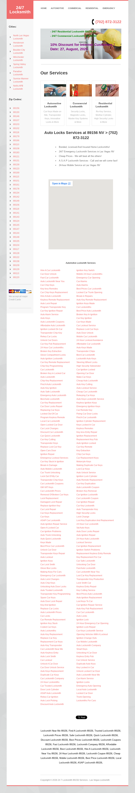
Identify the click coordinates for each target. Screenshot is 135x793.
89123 (16, 168)
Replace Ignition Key (50, 505)
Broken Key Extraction (51, 351)
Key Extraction (83, 450)
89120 (16, 277)
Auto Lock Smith (48, 656)
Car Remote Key (84, 410)
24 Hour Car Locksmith (87, 524)
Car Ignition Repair (85, 502)
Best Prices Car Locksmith (88, 289)
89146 (16, 116)
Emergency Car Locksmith (53, 575)
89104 (16, 245)
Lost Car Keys (83, 469)
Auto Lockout (46, 557)
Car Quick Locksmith (50, 436)
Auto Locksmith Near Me (88, 675)
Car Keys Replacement (51, 513)
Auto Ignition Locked (86, 443)
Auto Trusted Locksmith (51, 590)
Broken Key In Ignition (86, 314)
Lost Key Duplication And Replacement (95, 520)
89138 (16, 261)
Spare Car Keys (48, 597)
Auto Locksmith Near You (52, 281)
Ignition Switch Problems (88, 550)
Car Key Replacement (51, 402)
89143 (16, 217)
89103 (16, 124)
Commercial (74, 8)
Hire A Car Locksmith (50, 270)
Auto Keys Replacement (51, 671)
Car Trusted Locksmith (51, 686)
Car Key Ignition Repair (51, 311)
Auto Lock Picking (48, 700)
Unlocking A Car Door (86, 653)
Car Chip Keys (47, 285)
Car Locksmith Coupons (51, 483)
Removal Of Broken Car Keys (54, 494)
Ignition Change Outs (86, 638)
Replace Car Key (48, 638)
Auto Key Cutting (84, 384)
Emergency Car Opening (88, 277)
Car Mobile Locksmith (86, 641)
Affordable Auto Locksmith (52, 325)
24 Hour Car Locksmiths (51, 347)
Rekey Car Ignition (49, 697)
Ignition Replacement (86, 436)
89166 (16, 140)
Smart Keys (81, 649)
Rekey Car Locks (48, 336)
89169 (16, 172)
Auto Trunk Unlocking (50, 535)
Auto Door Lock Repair (51, 601)
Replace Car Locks (49, 608)
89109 (16, 265)
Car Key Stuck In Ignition (52, 461)
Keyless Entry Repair (86, 586)
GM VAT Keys (46, 487)
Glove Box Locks (48, 568)
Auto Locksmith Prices (51, 612)
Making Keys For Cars (51, 572)
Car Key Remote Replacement (55, 362)
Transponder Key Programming (55, 594)
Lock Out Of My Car (49, 476)
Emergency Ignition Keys (88, 406)
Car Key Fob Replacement (53, 344)
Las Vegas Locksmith (99, 780)
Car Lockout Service (86, 325)
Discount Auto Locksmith (52, 704)
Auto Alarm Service (49, 314)
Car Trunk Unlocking (50, 472)
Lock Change (82, 516)
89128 (16, 253)
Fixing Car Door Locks (87, 414)
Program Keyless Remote (52, 417)
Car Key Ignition (84, 318)
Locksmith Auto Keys (86, 358)
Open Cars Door (48, 450)
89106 (16, 205)
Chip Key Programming (51, 366)
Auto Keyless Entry (49, 653)
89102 (16, 128)
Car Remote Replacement (52, 619)
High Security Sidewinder (88, 366)
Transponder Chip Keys (51, 480)
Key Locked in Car (85, 667)
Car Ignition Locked (85, 369)
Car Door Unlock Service (52, 667)
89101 (16, 180)
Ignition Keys (46, 561)
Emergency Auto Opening (88, 686)
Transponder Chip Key (51, 333)
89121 (16, 156)
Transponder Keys (49, 443)
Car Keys (44, 516)
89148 (16, 237)
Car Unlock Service (85, 660)
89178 (16, 189)
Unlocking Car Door (85, 564)
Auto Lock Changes (49, 579)
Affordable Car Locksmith (88, 344)
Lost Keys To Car (84, 601)
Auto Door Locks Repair (87, 531)
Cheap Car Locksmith (86, 391)
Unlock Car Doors (48, 340)
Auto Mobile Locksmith (51, 469)
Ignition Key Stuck (48, 623)
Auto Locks (81, 616)
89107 (16, 120)
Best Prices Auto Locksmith (89, 594)
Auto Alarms (82, 285)
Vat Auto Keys (82, 528)
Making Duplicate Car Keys (89, 465)
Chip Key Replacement (51, 380)
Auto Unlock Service (86, 472)
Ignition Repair (47, 454)
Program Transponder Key (53, 307)
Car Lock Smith (47, 564)
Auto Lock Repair (48, 303)
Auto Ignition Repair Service (53, 524)
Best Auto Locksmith (50, 399)
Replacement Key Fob (87, 439)
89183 (16, 152)
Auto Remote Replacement (89, 480)
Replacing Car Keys (50, 410)
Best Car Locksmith (85, 355)
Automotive (57, 8)
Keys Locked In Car (85, 425)
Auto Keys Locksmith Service (90, 399)
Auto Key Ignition (48, 388)
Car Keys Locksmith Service (89, 630)
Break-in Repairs (84, 296)
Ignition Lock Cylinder (86, 476)
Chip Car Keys (83, 454)
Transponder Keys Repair (52, 553)
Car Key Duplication (86, 483)
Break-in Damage (48, 465)
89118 (16, 132)
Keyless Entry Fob (85, 656)
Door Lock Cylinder (49, 689)
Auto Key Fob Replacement (89, 608)
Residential (92, 8)
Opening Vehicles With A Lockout (92, 634)
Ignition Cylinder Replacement (90, 421)
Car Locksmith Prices (50, 491)
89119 (16, 209)
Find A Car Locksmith (86, 417)
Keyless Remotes (84, 428)
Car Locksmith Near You (88, 572)
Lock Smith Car (83, 583)
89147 (16, 229)
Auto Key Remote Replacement (91, 300)
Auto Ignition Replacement (89, 597)
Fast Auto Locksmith (85, 568)
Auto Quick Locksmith (50, 539)
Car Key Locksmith (85, 505)
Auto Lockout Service (86, 388)
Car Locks (45, 616)
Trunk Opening (83, 697)
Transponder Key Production (90, 579)
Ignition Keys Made (85, 303)
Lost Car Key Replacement (89, 575)
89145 (16, 225)
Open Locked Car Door (51, 425)
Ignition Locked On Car (51, 329)
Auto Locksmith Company (88, 645)
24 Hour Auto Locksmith (87, 539)
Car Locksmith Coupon (87, 498)
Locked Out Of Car (49, 414)
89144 (16, 233)
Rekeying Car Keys (85, 395)
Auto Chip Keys (47, 583)
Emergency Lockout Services (54, 458)
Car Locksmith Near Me (51, 649)
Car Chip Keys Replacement (54, 292)
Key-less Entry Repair (86, 432)
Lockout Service (84, 542)
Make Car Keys (83, 377)
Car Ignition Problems (50, 531)
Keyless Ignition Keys (86, 402)
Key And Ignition (48, 605)
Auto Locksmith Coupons (52, 322)
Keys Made (45, 542)
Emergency (109, 8)
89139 (16, 164)
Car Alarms (81, 281)
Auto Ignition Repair (85, 535)
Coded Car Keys (48, 627)
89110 (16, 144)
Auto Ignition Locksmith (51, 358)
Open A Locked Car (49, 528)
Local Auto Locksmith (86, 689)
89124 (16, 221)
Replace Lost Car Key (50, 447)
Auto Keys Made (84, 347)
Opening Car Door (85, 373)
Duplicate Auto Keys (86, 664)
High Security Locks (85, 513)
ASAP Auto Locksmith (50, 693)
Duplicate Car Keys (49, 675)
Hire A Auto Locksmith (50, 296)
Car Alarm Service (85, 678)
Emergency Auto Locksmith (53, 395)
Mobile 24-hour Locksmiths (89, 274)
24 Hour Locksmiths (49, 682)
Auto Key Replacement (51, 634)
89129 (16, 269)
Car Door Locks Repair (51, 406)
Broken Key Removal (86, 491)
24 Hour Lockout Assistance (89, 340)
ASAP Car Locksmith (50, 520)
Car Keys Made (83, 322)
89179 (16, 136)
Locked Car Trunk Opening (89, 292)
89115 (16, 176)
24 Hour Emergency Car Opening (92, 623)
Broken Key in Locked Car (52, 373)
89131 (16, 160)
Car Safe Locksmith (85, 561)
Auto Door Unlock (84, 333)
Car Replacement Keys (87, 458)
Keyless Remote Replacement (54, 300)
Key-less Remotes (49, 289)
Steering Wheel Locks (86, 362)
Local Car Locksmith (50, 421)
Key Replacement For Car (88, 557)
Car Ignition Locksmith (87, 494)
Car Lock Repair (48, 509)
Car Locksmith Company (52, 678)
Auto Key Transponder (51, 645)
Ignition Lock (82, 619)
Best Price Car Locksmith (52, 546)
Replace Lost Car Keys (87, 329)
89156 (16, 108)
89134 (16, 193)
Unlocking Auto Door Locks (53, 586)
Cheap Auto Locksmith (87, 380)
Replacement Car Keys (51, 641)
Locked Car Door (84, 693)
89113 (16, 273)
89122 (16, 257)
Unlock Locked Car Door (88, 671)
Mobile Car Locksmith (86, 336)
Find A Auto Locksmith (50, 384)
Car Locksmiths (83, 307)
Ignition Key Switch (85, 270)
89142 (16, 197)
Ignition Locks (83, 682)
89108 (16, 148)
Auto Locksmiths (48, 630)
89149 (16, 201)
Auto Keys (45, 318)
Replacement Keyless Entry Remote (93, 553)
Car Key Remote (84, 447)
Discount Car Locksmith (51, 432)
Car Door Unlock (48, 274)
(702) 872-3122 (108, 22)
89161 (16, 184)
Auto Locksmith (47, 377)
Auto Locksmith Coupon (87, 487)
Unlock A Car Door (49, 664)
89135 (16, 241)
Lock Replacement (49, 498)
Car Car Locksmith (85, 612)
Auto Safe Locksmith (50, 391)
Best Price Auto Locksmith (88, 311)
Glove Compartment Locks (53, 355)
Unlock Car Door (48, 550)
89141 (16, 213)
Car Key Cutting (48, 439)
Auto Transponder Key (87, 509)
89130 (16, 112)
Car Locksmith (47, 369)
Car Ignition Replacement (88, 546)
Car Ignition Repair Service (89, 605)
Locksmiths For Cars (86, 700)
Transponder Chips (85, 351)
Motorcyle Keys (83, 461)
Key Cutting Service (85, 590)
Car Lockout (46, 660)
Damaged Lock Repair (51, 502)
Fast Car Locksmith (49, 277)
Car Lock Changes (49, 428)
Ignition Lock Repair (86, 627)
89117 (16, 249)
